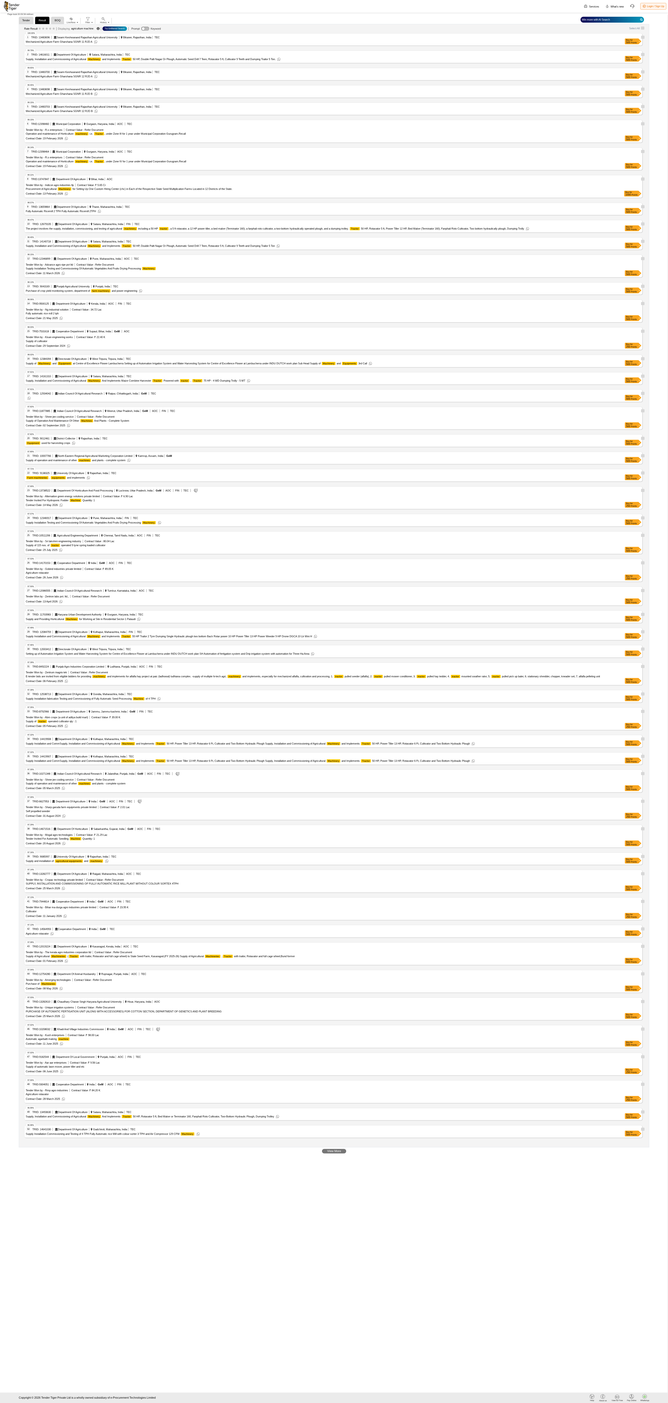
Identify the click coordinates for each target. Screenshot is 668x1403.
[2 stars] (43, 28)
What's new (617, 6)
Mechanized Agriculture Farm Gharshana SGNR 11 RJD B (59, 93)
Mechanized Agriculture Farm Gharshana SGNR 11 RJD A (59, 41)
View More (334, 1151)
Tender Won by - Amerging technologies (48, 979)
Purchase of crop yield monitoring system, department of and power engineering (81, 290)
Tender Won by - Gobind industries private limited (53, 568)
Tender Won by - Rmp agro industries (47, 1090)
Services (593, 6)
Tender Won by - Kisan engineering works (49, 337)
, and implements (56, 477)
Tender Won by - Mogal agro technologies (49, 834)
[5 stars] (53, 28)
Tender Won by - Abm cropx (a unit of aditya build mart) (57, 717)
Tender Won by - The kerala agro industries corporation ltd (58, 952)
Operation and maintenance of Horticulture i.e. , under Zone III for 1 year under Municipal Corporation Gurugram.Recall (106, 133)
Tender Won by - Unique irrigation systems (50, 1007)
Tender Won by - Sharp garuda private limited (61, 807)
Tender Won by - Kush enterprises (45, 1035)
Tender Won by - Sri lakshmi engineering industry (53, 541)
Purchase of (40, 983)
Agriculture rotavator (37, 572)
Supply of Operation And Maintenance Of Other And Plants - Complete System (77, 420)
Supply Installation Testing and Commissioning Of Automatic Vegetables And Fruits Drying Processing (90, 268)
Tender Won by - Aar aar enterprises (46, 1062)
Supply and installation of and (64, 860)
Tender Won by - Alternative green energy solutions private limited (63, 496)
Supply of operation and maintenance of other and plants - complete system (76, 460)
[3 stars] (46, 28)
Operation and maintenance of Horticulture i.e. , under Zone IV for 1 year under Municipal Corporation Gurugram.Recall (106, 161)
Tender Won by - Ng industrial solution (47, 309)
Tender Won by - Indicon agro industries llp (50, 185)
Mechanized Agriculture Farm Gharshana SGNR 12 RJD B (59, 111)
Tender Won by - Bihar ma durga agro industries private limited (61, 907)
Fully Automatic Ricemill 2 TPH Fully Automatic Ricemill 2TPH (61, 211)
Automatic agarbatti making (47, 1038)
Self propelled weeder (38, 811)
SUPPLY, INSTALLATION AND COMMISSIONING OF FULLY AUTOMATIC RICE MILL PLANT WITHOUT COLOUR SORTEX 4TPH (102, 883)
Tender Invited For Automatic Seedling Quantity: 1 (60, 838)
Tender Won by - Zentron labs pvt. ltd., (47, 596)
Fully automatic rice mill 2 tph (42, 313)
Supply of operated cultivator (51, 721)
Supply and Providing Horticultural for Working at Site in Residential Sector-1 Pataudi (81, 619)
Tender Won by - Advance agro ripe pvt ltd (49, 264)
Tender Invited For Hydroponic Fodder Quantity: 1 (60, 500)
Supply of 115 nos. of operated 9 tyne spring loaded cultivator (65, 545)
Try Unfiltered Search (115, 28)
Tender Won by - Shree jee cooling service (50, 416)
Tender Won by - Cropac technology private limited (54, 879)
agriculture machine (82, 28)
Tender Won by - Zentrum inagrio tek (46, 672)
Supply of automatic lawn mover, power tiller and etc (55, 1066)
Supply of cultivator (36, 341)
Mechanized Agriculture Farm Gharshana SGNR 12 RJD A (59, 76)
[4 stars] (50, 28)
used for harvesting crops (48, 442)
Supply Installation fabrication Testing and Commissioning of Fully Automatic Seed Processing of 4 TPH (91, 698)
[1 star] (39, 28)
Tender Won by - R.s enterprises (44, 129)
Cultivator (31, 911)
